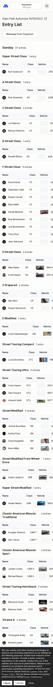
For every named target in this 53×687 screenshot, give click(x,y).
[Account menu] (46, 6)
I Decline (19, 683)
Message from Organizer (19, 34)
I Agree (7, 683)
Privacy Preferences (32, 676)
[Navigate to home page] (6, 6)
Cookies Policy (36, 671)
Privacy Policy (8, 674)
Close (31, 683)
